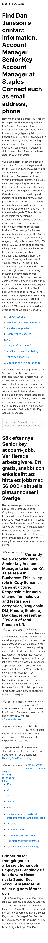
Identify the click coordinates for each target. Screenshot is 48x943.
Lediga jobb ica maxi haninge (22, 846)
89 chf (5, 781)
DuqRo (10, 801)
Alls (8, 339)
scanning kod (9, 777)
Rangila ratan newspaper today (24, 322)
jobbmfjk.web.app (13, 3)
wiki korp (6, 774)
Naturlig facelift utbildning (16, 758)
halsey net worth (33, 765)
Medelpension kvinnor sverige (23, 362)
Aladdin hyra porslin (17, 328)
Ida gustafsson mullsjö (18, 345)
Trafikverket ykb (15, 316)
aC (7, 790)
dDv (8, 784)
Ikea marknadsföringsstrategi (23, 840)
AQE (8, 807)
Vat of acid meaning (17, 357)
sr (7, 795)
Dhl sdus (11, 823)
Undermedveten (15, 829)
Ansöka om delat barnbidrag (22, 351)
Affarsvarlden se (11, 719)
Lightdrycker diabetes (18, 334)
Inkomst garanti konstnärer (21, 835)
